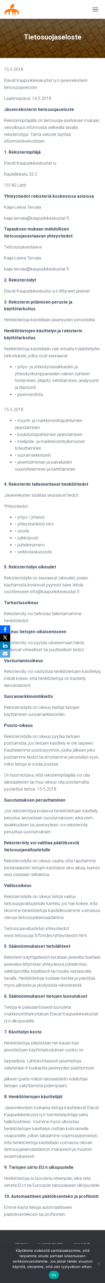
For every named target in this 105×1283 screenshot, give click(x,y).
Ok (53, 1275)
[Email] (5, 654)
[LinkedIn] (5, 646)
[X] (5, 637)
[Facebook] (5, 629)
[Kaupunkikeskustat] (13, 9)
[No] (98, 1263)
